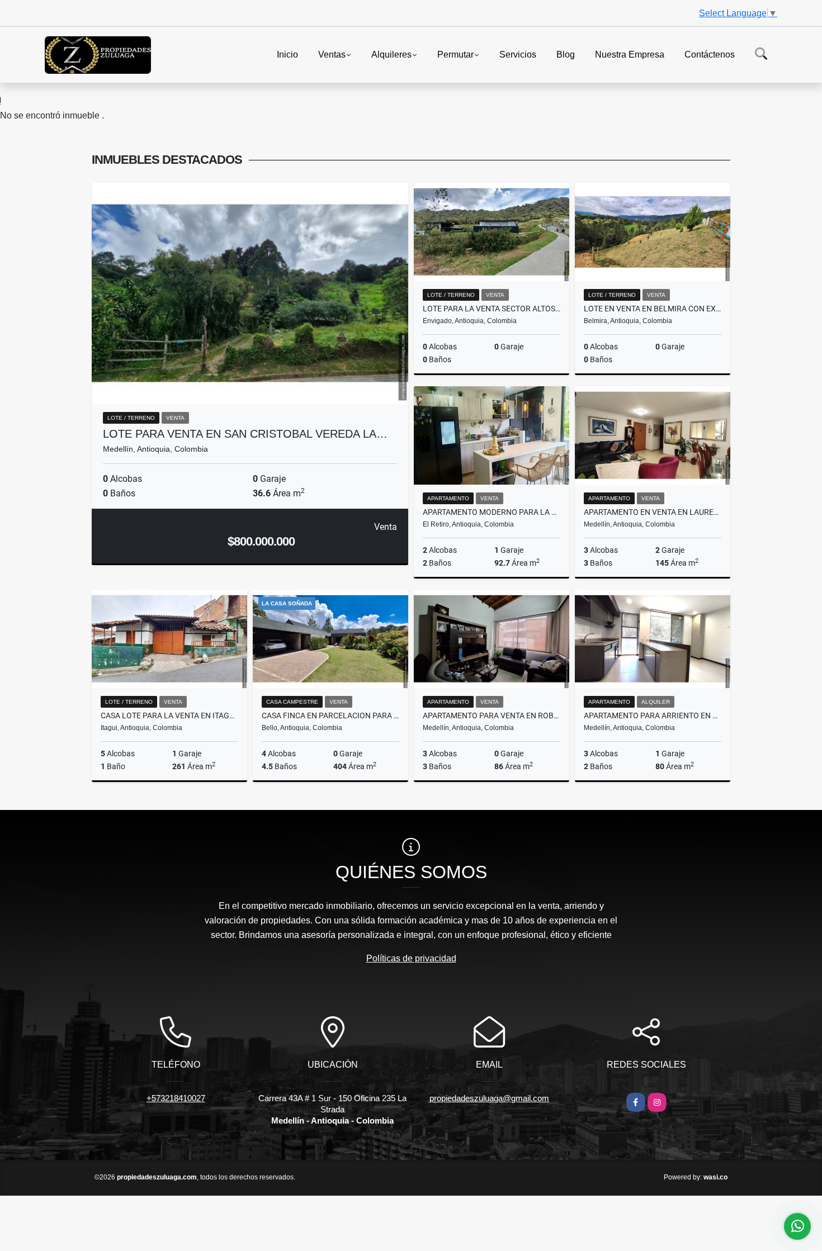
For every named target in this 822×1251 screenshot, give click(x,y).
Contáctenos (709, 54)
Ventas (332, 54)
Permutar (455, 54)
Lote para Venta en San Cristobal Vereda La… (245, 434)
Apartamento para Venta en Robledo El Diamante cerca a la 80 (491, 715)
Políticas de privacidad (411, 958)
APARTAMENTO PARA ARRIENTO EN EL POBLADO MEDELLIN (652, 715)
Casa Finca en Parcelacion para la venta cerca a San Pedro (330, 715)
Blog (565, 54)
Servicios (517, 54)
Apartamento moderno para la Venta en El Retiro (491, 512)
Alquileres (391, 54)
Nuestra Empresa (629, 54)
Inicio (287, 54)
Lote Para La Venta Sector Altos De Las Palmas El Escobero (491, 308)
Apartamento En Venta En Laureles (652, 512)
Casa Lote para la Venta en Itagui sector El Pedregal (169, 715)
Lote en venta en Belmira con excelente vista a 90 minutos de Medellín (652, 308)
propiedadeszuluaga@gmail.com (489, 1098)
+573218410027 (176, 1098)
